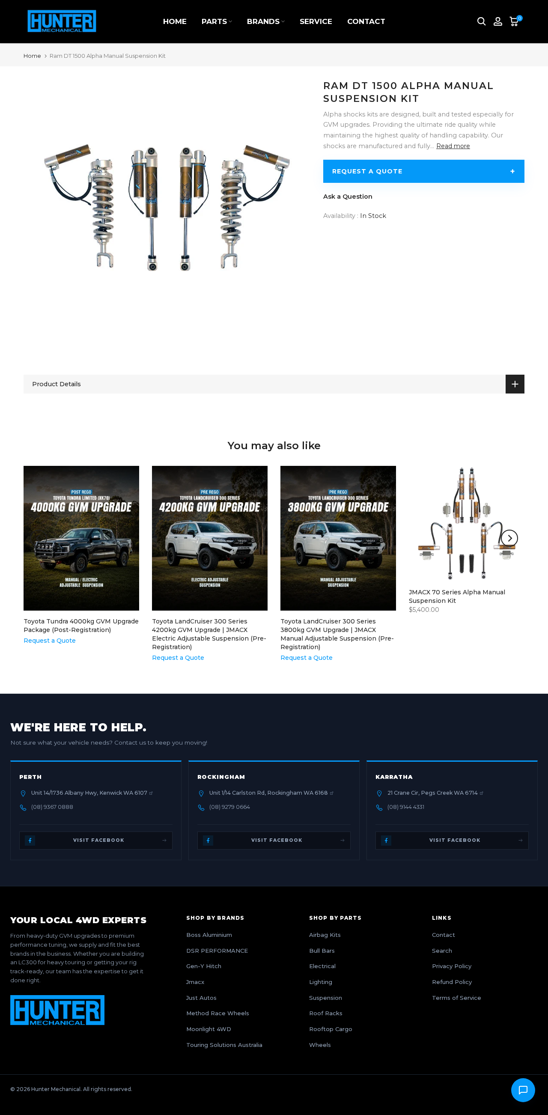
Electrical (322, 966)
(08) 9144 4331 (405, 807)
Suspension (325, 997)
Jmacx (195, 981)
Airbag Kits (325, 934)
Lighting (320, 981)
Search (442, 950)
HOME (175, 21)
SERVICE (316, 21)
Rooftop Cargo (330, 1029)
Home (32, 56)
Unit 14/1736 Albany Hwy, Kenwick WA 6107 (89, 793)
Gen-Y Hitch (203, 966)
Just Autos (201, 997)
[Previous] (38, 538)
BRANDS (263, 21)
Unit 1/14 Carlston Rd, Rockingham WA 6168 (268, 793)
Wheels (320, 1044)
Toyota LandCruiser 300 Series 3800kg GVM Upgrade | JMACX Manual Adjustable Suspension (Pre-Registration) (337, 634)
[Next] (509, 538)
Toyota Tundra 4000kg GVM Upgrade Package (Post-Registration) (81, 625)
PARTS (214, 21)
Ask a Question (347, 196)
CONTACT (366, 21)
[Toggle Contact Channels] (523, 1090)
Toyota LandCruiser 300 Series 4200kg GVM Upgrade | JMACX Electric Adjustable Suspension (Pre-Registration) (209, 634)
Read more (453, 145)
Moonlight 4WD (208, 1029)
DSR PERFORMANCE (217, 950)
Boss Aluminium (209, 934)
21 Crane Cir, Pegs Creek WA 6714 (432, 793)
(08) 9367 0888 (52, 807)
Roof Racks (325, 1013)
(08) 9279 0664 (229, 807)
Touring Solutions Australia (224, 1044)
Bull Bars (322, 950)
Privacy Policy (451, 966)
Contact (443, 934)
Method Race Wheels (217, 1013)
